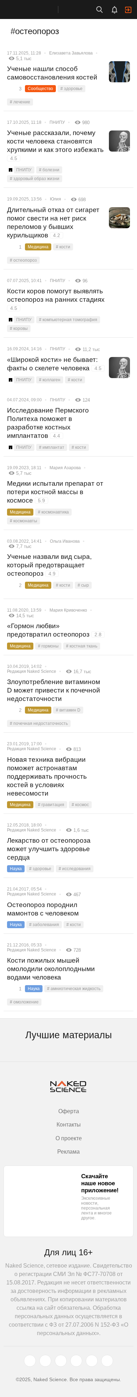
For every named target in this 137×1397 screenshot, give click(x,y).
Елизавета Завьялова (71, 53)
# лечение (20, 102)
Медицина (38, 246)
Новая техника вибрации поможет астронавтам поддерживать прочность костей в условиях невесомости (47, 776)
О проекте (69, 1138)
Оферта (68, 1111)
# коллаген (49, 379)
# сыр (83, 585)
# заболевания (44, 924)
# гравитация (51, 804)
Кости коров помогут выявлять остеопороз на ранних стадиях (56, 299)
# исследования (75, 868)
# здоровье (71, 88)
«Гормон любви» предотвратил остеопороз (54, 630)
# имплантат (51, 447)
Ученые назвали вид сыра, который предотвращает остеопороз (49, 565)
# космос (80, 804)
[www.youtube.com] (61, 1361)
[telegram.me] (92, 1361)
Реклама (68, 1152)
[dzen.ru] (76, 1361)
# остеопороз (23, 260)
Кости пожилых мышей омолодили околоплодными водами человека (51, 969)
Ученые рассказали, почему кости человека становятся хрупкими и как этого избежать (55, 145)
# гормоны (48, 646)
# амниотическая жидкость (73, 988)
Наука (16, 868)
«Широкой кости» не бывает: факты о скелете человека (54, 364)
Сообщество (40, 88)
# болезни (49, 169)
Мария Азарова (65, 467)
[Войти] (128, 10)
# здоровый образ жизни (34, 178)
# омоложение (24, 1002)
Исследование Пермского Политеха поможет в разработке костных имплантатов (48, 423)
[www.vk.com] (45, 1361)
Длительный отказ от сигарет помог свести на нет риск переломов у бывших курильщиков (53, 222)
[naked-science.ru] (107, 1361)
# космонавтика (53, 512)
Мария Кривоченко (68, 610)
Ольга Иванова (65, 541)
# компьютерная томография (68, 319)
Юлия (55, 199)
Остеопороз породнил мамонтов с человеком (43, 909)
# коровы (19, 328)
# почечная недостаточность (39, 723)
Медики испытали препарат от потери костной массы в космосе (55, 492)
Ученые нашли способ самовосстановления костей (52, 73)
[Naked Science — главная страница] (36, 9)
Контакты (69, 1125)
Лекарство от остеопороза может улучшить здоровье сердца (49, 849)
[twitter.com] (30, 1361)
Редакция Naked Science (31, 671)
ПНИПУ (57, 122)
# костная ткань (81, 646)
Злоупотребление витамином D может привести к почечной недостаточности (53, 690)
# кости (63, 246)
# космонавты (23, 520)
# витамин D (68, 710)
